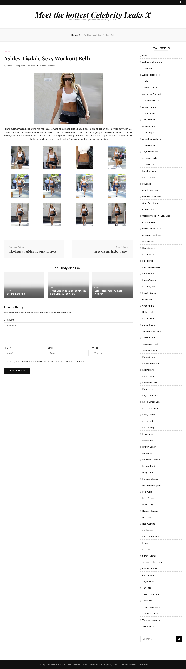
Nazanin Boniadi (150, 511)
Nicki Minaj (147, 517)
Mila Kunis (147, 491)
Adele (145, 81)
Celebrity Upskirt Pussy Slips (156, 215)
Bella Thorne (148, 177)
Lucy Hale (147, 453)
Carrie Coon (148, 209)
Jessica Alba (148, 337)
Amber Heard (149, 107)
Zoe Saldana (148, 626)
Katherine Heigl (149, 382)
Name (7, 347)
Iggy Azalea (148, 318)
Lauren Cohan (149, 446)
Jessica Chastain (150, 344)
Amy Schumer (149, 126)
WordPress (144, 664)
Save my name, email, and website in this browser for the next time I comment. (46, 361)
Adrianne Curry (149, 87)
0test (7, 51)
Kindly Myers (148, 414)
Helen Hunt (147, 312)
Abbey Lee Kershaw (152, 62)
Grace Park (148, 305)
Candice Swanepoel (152, 196)
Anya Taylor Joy (150, 151)
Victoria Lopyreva (151, 620)
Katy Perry (147, 389)
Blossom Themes (120, 664)
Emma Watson (149, 280)
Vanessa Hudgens (151, 607)
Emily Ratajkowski (151, 267)
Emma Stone (148, 273)
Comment (9, 319)
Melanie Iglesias (150, 479)
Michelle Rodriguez (151, 485)
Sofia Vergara (149, 575)
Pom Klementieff (150, 536)
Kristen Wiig (148, 427)
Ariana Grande (149, 158)
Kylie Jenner (148, 434)
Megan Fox (147, 472)
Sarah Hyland (149, 555)
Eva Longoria (148, 286)
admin (9, 65)
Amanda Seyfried (150, 100)
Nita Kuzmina (148, 523)
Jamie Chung (148, 325)
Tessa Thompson (150, 594)
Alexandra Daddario (152, 94)
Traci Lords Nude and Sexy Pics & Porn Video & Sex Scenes (68, 292)
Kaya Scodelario (150, 395)
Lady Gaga (147, 440)
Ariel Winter (148, 164)
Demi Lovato (148, 248)
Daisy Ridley (148, 241)
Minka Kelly (147, 504)
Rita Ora (146, 549)
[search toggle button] (180, 2)
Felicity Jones (149, 293)
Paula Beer (147, 530)
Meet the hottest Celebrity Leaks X (93, 15)
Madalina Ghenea (151, 459)
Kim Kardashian (150, 408)
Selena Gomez (149, 568)
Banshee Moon (149, 171)
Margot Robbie (149, 466)
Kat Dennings (149, 369)
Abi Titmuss (148, 68)
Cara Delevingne (150, 203)
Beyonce (146, 183)
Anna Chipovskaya (151, 139)
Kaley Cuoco (148, 357)
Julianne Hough (149, 350)
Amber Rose (148, 113)
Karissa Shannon (150, 363)
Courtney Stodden (151, 235)
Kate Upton (148, 376)
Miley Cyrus (148, 498)
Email (51, 347)
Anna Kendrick (149, 145)
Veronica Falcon (150, 613)
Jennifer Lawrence (151, 331)
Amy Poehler (148, 119)
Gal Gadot (147, 299)
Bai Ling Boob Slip (15, 293)
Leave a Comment (48, 65)
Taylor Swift (148, 581)
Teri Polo (146, 587)
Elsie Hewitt (148, 260)
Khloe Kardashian (151, 401)
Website (96, 347)
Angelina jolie (148, 132)
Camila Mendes (150, 190)
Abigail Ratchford (151, 74)
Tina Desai (147, 600)
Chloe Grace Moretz (152, 228)
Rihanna (146, 543)
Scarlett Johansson (152, 562)
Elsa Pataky (148, 254)
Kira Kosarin (148, 421)
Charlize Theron (150, 222)
